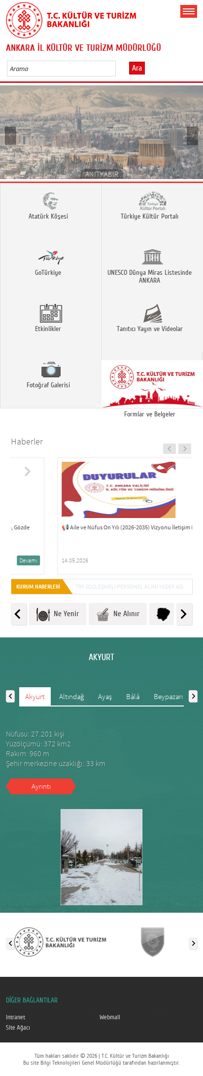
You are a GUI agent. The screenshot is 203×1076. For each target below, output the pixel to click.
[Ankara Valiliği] (152, 941)
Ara (137, 68)
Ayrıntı (41, 786)
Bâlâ (132, 696)
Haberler (27, 441)
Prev (11, 135)
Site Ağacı (18, 1027)
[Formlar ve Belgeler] (152, 380)
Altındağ (71, 696)
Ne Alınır (124, 613)
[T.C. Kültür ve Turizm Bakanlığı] (60, 941)
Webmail (110, 1017)
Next (192, 135)
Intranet (15, 1017)
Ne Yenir (64, 613)
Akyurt (35, 696)
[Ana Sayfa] (71, 18)
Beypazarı (168, 696)
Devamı (166, 560)
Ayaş (105, 696)
